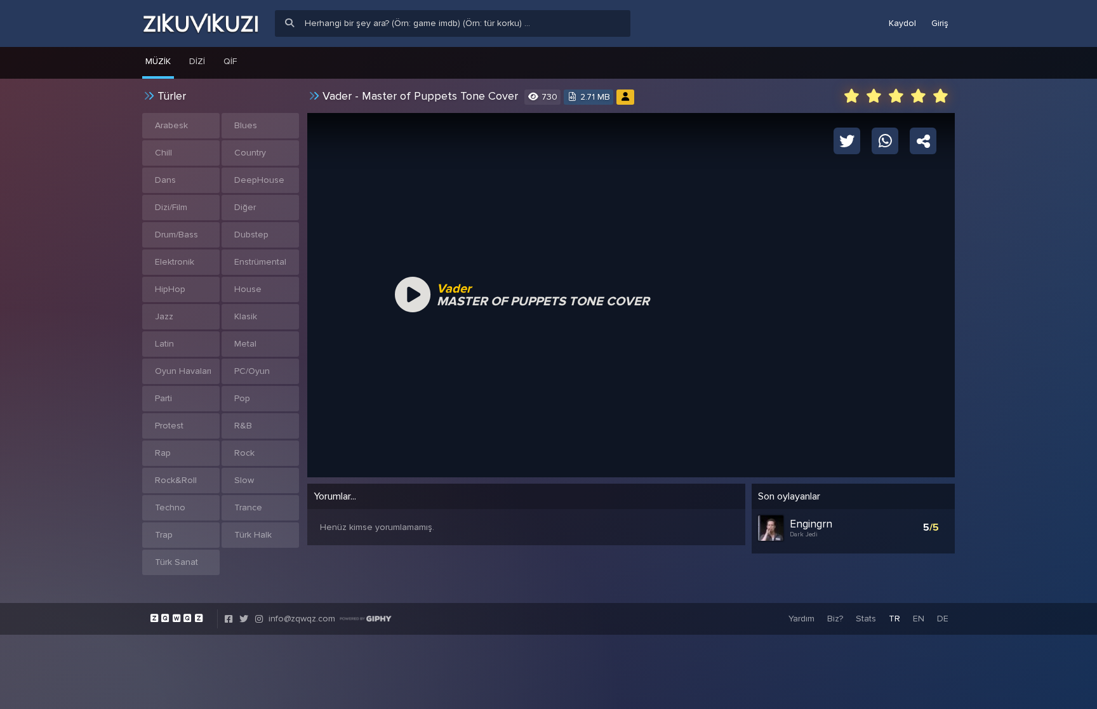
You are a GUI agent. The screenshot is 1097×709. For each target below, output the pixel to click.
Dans (165, 180)
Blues (245, 125)
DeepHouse (259, 180)
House (248, 289)
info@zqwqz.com (302, 618)
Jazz (164, 316)
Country (250, 152)
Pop (242, 398)
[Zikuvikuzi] (200, 23)
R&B (243, 425)
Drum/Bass (176, 234)
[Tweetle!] (847, 140)
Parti (163, 398)
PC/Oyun (252, 371)
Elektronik (174, 261)
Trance (248, 507)
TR (894, 618)
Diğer (245, 207)
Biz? (835, 618)
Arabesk (171, 125)
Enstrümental (260, 261)
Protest (169, 425)
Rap (163, 452)
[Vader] (625, 96)
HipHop (170, 289)
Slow (244, 480)
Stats (866, 618)
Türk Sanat (176, 562)
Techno (170, 507)
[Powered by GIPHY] (365, 618)
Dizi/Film (171, 207)
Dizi (197, 61)
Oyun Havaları (183, 371)
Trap (164, 534)
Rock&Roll (176, 480)
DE (942, 618)
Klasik (245, 316)
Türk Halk (253, 534)
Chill (163, 152)
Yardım (801, 618)
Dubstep (251, 234)
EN (918, 618)
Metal (245, 343)
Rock (244, 452)
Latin (164, 343)
